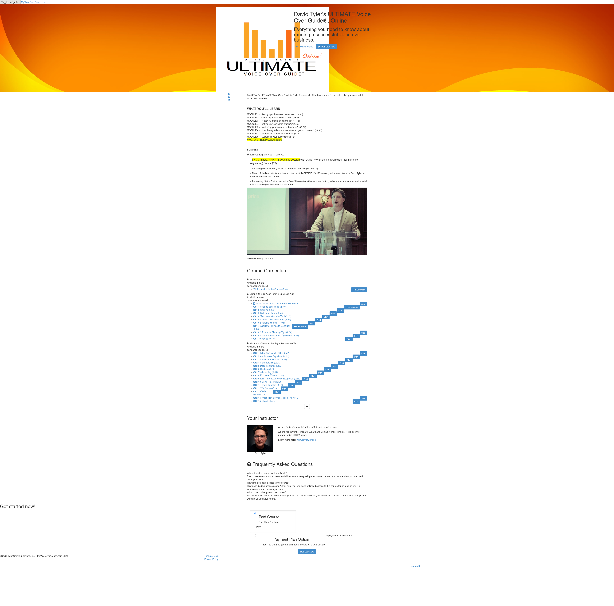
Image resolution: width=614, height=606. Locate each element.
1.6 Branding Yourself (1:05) (270, 322)
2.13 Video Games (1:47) (260, 393)
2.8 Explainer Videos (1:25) (270, 375)
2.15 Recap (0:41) (265, 400)
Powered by (416, 565)
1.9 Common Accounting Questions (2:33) (277, 335)
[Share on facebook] (229, 93)
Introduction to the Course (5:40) (271, 289)
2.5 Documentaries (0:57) (269, 365)
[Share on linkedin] (229, 99)
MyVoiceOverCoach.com (33, 2)
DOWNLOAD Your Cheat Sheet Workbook (277, 303)
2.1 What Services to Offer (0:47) (273, 353)
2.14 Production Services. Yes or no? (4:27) (278, 397)
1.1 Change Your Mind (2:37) (271, 306)
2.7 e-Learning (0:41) (267, 372)
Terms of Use (211, 555)
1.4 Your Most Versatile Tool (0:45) (273, 316)
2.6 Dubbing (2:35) (265, 369)
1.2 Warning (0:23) (265, 309)
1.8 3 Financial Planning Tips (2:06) (274, 332)
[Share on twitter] (229, 96)
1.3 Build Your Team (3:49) (269, 313)
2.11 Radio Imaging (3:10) (269, 384)
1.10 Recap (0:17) (265, 338)
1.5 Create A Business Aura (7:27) (273, 319)
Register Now (307, 551)
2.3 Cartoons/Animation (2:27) (271, 359)
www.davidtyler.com (306, 439)
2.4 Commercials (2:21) (268, 362)
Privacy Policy (211, 559)
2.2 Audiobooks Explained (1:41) (272, 356)
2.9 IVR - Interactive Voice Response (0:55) (278, 378)
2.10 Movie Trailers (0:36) (269, 381)
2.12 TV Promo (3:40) (267, 388)
